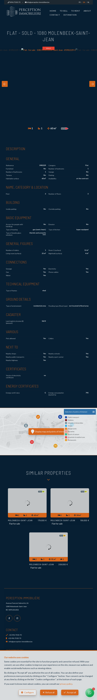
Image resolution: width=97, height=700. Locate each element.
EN (84, 2)
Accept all (71, 692)
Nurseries (71, 431)
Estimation (70, 15)
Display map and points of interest (50, 431)
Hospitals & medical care (76, 437)
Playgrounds (72, 429)
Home (53, 11)
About (87, 11)
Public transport (73, 417)
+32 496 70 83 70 (15, 635)
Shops (70, 426)
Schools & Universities (75, 423)
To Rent (75, 11)
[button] (80, 412)
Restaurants (72, 440)
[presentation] (5, 84)
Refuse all (49, 692)
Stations (71, 420)
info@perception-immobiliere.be (20, 642)
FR (80, 2)
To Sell (64, 11)
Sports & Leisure (73, 434)
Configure (29, 692)
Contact (55, 15)
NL (88, 2)
